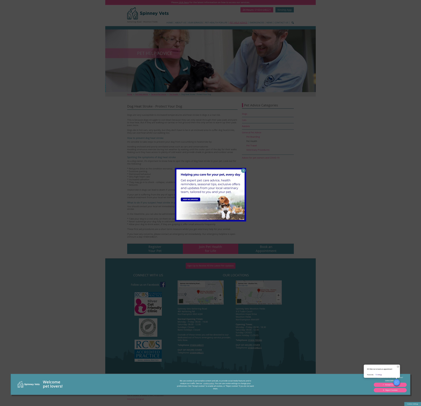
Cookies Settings (412, 404)
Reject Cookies (391, 390)
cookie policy (208, 383)
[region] (210, 384)
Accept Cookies (391, 384)
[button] (396, 382)
